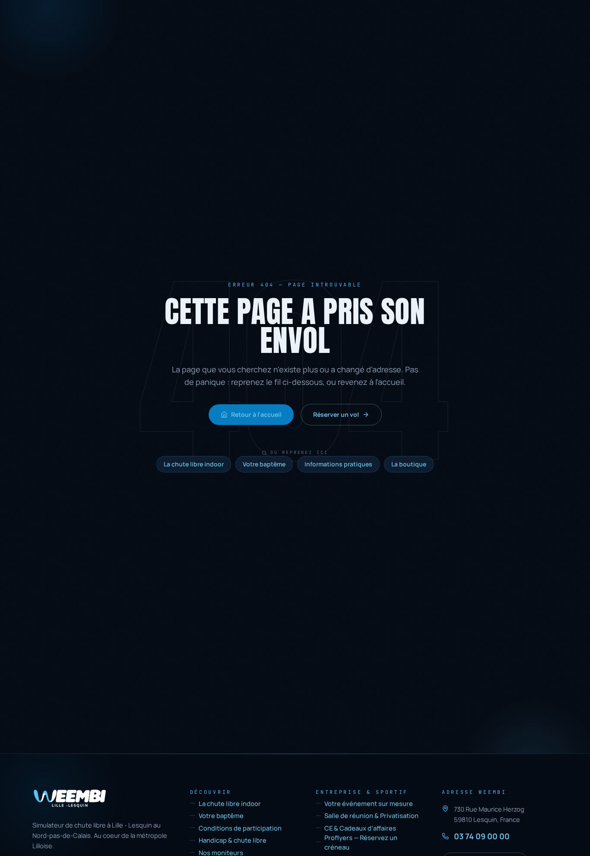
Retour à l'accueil (256, 414)
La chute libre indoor (194, 464)
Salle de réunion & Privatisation (371, 815)
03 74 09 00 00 (482, 836)
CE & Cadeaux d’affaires (360, 828)
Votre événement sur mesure (368, 803)
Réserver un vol (336, 414)
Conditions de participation (240, 828)
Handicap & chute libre (232, 840)
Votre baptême (264, 464)
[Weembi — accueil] (69, 798)
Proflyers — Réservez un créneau (360, 842)
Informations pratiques (338, 464)
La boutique (408, 464)
